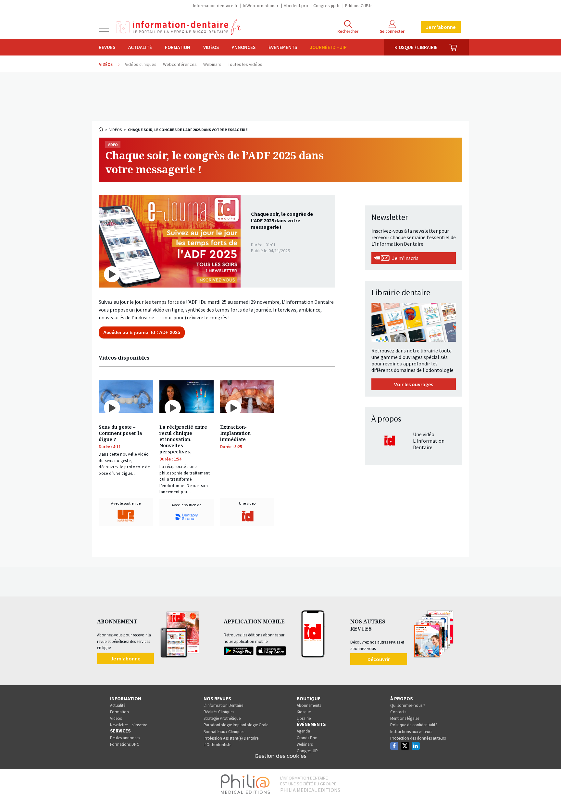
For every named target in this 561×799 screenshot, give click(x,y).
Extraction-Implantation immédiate (235, 433)
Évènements (282, 47)
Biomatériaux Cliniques (224, 731)
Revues (107, 47)
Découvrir (379, 659)
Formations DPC (124, 744)
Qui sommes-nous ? (407, 705)
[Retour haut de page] (549, 782)
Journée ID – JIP (328, 47)
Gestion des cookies (280, 756)
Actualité (140, 47)
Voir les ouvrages (413, 384)
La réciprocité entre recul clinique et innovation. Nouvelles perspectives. (183, 439)
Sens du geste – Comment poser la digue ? (120, 433)
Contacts (398, 712)
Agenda (303, 731)
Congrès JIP (307, 751)
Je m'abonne (440, 27)
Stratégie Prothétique (222, 718)
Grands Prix (307, 738)
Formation (177, 47)
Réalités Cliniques (219, 712)
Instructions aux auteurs (411, 731)
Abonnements (309, 705)
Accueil (101, 129)
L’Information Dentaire (223, 705)
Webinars (305, 744)
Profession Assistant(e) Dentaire (231, 738)
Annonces (244, 47)
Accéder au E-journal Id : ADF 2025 (141, 332)
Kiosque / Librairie (416, 47)
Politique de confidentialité (413, 725)
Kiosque (304, 712)
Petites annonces (125, 738)
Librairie (304, 718)
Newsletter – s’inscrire (128, 725)
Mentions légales (404, 718)
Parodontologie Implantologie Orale (236, 725)
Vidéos (211, 47)
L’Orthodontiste (217, 744)
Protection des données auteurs (418, 738)
